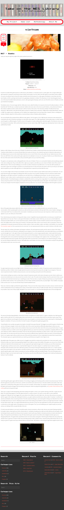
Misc (3, 476)
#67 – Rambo (8, 53)
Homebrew (4, 473)
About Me (53, 21)
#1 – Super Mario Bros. (58, 464)
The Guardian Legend (6, 226)
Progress (4, 479)
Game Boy (4, 470)
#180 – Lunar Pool (27, 468)
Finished (4, 468)
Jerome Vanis (48, 460)
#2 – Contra (55, 470)
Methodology (39, 21)
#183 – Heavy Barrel (28, 460)
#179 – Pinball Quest (28, 471)
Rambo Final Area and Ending (34, 89)
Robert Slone (48, 464)
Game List (25, 21)
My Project (12, 21)
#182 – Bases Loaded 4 (28, 462)
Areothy (46, 467)
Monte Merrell (48, 470)
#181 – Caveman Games (29, 465)
